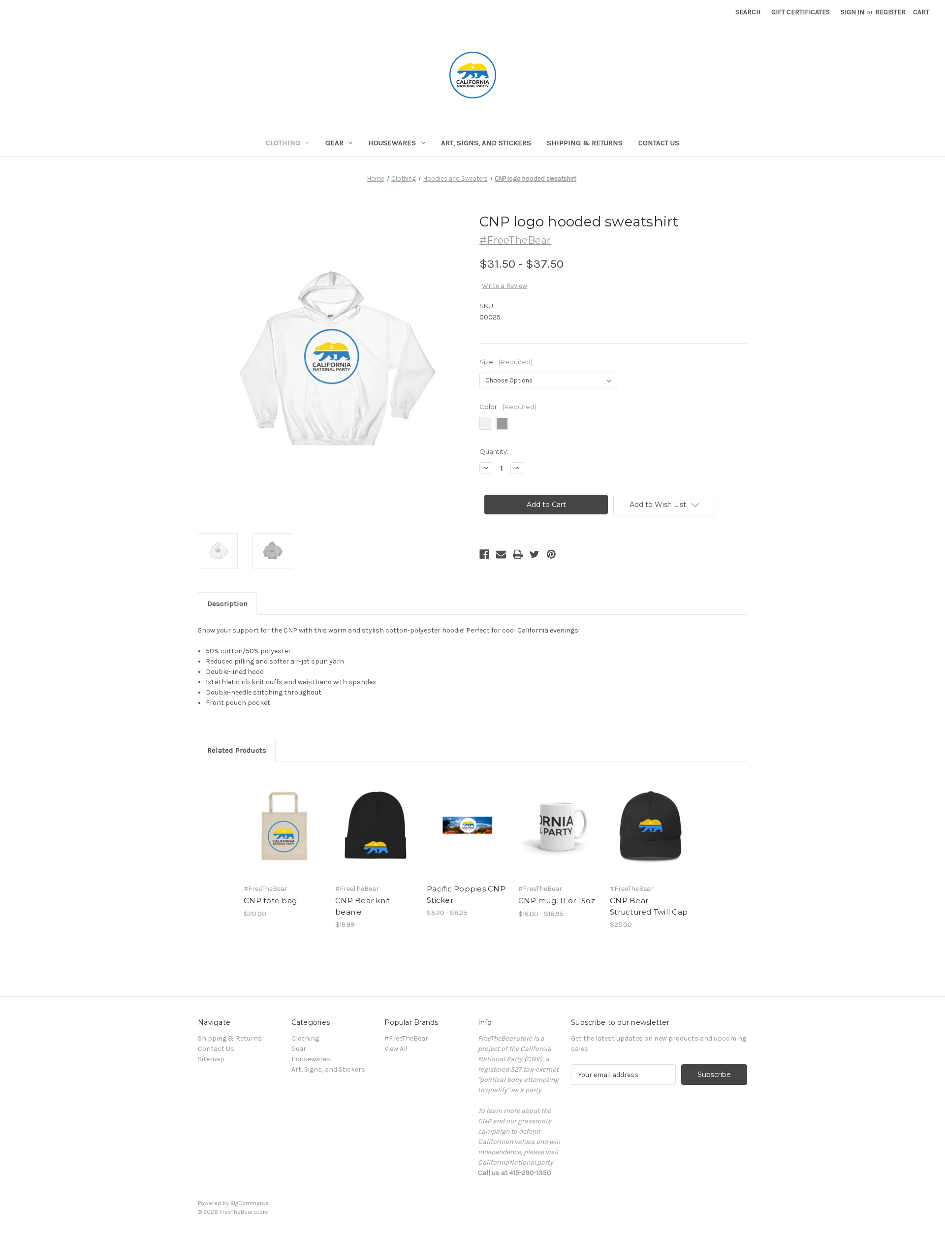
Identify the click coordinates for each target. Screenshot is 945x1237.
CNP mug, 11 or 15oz (556, 900)
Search (747, 12)
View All (396, 1049)
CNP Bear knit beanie (362, 906)
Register (890, 12)
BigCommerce (249, 1203)
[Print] (518, 554)
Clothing (283, 142)
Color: (507, 407)
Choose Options (284, 834)
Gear (334, 142)
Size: (506, 362)
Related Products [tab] (236, 750)
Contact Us (658, 142)
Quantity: (493, 451)
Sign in (852, 12)
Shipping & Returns (585, 142)
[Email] (501, 554)
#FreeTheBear (406, 1038)
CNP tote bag (270, 900)
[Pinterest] (551, 554)
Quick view (276, 817)
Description (227, 603)
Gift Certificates (800, 12)
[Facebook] (484, 554)
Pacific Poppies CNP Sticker (466, 894)
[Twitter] (534, 554)
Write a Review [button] (504, 286)
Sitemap (211, 1059)
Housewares (392, 142)
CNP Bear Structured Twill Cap (649, 906)
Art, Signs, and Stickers (486, 142)
